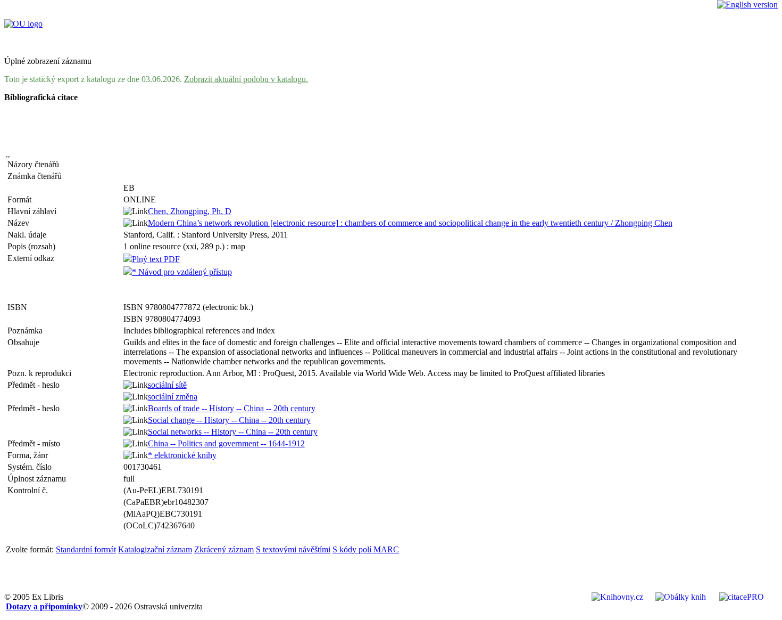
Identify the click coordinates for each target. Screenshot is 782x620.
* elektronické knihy (182, 455)
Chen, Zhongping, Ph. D (189, 211)
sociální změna (172, 396)
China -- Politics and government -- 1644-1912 (226, 443)
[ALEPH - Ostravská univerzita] (23, 23)
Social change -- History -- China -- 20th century (229, 420)
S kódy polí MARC (365, 549)
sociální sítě (167, 384)
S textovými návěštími (293, 549)
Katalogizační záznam (155, 549)
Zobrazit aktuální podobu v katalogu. (246, 79)
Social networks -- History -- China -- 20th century (233, 431)
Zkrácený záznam (224, 549)
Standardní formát (86, 549)
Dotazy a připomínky (44, 606)
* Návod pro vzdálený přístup (182, 271)
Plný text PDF (156, 259)
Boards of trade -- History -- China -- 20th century (231, 408)
